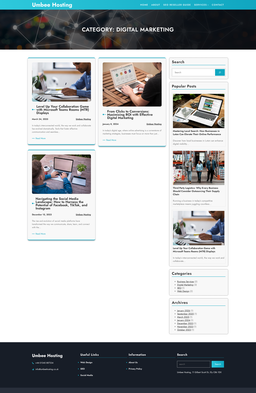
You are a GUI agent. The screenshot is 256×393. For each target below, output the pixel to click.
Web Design (183, 291)
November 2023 (185, 326)
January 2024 (183, 320)
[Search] (220, 72)
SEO (179, 288)
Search (218, 364)
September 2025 (185, 313)
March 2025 (183, 317)
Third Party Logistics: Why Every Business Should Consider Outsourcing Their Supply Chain (196, 191)
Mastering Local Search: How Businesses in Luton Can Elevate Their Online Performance (197, 132)
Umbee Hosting (52, 5)
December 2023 (185, 323)
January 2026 (183, 310)
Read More (41, 138)
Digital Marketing (185, 284)
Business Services (185, 281)
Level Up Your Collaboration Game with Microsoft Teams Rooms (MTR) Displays (194, 250)
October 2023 (184, 329)
